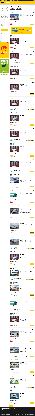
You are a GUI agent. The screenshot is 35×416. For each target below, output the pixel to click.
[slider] (2, 28)
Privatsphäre (25, 414)
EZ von (1, 11)
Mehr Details (32, 63)
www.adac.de (33, 0)
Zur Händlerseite (28, 63)
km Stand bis (6, 16)
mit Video (3, 23)
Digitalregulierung (29, 414)
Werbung (1, 41)
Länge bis (5, 18)
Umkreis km (2, 27)
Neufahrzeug (3, 8)
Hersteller (2, 9)
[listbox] (30, 6)
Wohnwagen (14, 0)
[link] (18, 11)
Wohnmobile (10, 0)
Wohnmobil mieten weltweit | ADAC (5, 0)
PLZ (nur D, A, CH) (6, 24)
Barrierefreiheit (22, 414)
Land (1, 24)
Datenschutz (19, 414)
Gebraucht (14, 175)
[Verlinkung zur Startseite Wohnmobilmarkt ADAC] (2, 2)
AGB (16, 414)
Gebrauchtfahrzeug (6, 8)
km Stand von (2, 16)
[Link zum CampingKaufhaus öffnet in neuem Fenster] (4, 67)
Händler (17, 0)
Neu (13, 36)
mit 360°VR (6, 23)
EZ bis (5, 11)
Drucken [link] (16, 21)
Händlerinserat (11, 36)
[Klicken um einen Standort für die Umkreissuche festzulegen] (5, 28)
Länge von (2, 18)
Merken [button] (11, 21)
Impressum (32, 414)
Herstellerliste (19, 409)
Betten (4, 33)
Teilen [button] (13, 21)
